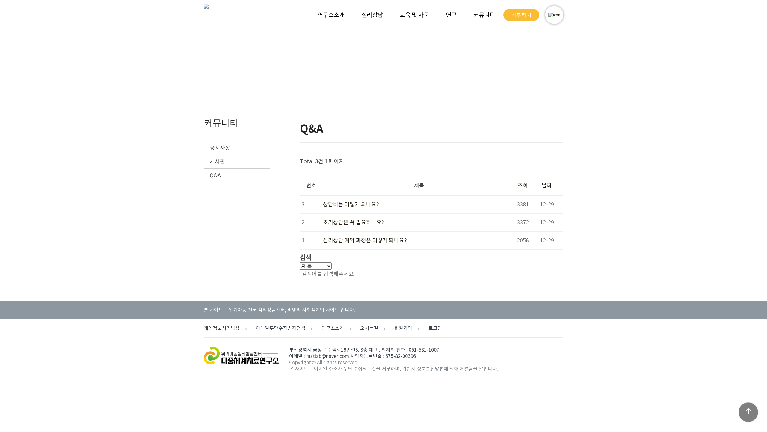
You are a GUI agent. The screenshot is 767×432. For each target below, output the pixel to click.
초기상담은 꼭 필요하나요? (353, 222)
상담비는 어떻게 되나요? (351, 204)
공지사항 (220, 147)
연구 (451, 15)
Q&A (215, 175)
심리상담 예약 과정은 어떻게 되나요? (365, 240)
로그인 (435, 328)
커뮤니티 (484, 15)
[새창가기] (554, 15)
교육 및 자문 (414, 15)
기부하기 (521, 15)
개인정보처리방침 (222, 328)
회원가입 (403, 328)
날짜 (547, 185)
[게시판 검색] (303, 170)
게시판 (217, 161)
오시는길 (369, 328)
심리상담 (372, 15)
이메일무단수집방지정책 (280, 328)
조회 (523, 185)
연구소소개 (331, 15)
